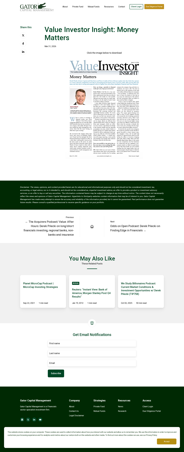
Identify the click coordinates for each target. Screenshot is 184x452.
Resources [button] (109, 6)
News (120, 406)
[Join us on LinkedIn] (34, 420)
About (65, 6)
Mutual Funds (94, 6)
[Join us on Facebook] (22, 420)
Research (122, 411)
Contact (121, 6)
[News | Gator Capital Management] (92, 226)
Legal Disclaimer (76, 415)
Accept (167, 441)
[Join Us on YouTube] (40, 420)
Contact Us (74, 411)
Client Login (136, 6)
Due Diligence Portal (154, 6)
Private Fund (77, 6)
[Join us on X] (28, 420)
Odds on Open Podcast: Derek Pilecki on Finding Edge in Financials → (135, 228)
